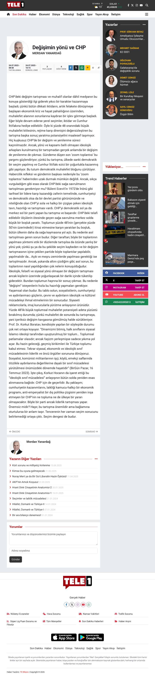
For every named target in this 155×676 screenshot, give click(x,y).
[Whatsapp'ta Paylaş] (81, 67)
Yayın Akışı (102, 14)
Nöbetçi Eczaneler (20, 614)
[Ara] (147, 5)
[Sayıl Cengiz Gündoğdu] (111, 110)
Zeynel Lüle (127, 92)
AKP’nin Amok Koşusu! (25, 481)
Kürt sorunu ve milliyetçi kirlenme (31, 465)
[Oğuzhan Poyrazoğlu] (111, 64)
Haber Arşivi (125, 621)
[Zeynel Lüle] (111, 95)
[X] (71, 604)
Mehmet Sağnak (129, 48)
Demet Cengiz (128, 77)
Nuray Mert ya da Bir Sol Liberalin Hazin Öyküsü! (39, 476)
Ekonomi (44, 14)
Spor (90, 14)
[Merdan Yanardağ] (19, 49)
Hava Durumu (54, 614)
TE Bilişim (24, 672)
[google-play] (91, 637)
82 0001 (125, 51)
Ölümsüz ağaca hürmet (129, 83)
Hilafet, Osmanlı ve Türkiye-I (28, 509)
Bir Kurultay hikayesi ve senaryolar (131, 98)
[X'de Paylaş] (76, 67)
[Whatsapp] (88, 604)
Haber (32, 14)
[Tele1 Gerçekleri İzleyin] (15, 5)
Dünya (56, 14)
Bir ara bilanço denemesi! (27, 515)
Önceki (15, 431)
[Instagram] (77, 604)
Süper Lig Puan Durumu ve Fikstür (22, 623)
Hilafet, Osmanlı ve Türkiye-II (28, 504)
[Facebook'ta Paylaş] (71, 67)
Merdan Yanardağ (46, 53)
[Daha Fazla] (87, 67)
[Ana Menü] (146, 14)
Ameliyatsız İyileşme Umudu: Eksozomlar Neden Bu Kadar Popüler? (131, 37)
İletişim (115, 14)
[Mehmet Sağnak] (111, 49)
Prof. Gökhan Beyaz (131, 31)
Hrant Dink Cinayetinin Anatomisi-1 (32, 493)
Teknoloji (68, 14)
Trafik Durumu (125, 614)
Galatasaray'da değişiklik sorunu (129, 69)
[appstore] (63, 637)
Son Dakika (19, 14)
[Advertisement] (125, 141)
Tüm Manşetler (53, 621)
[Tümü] (144, 24)
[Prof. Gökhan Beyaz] (111, 35)
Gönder (16, 559)
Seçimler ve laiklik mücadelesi (29, 498)
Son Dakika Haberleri (92, 621)
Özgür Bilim (126, 114)
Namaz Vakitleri (91, 614)
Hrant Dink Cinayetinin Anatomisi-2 (32, 487)
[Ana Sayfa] (9, 14)
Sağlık (80, 14)
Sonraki (91, 431)
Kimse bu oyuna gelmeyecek (28, 470)
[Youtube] (83, 604)
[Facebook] (66, 604)
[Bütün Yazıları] (96, 458)
